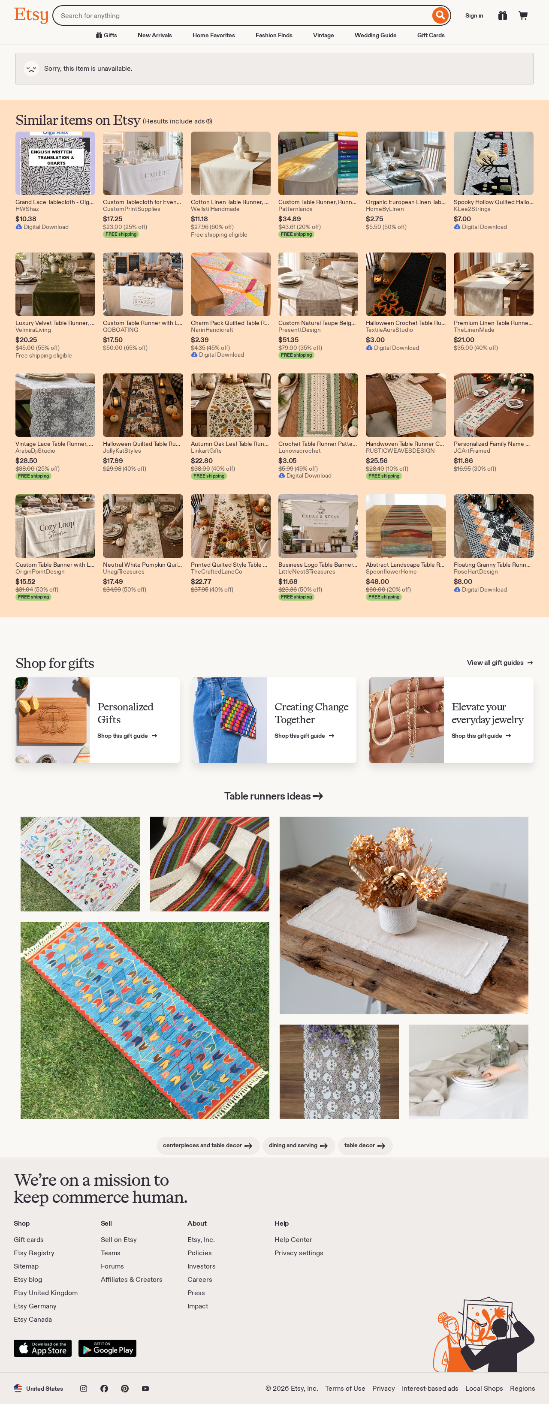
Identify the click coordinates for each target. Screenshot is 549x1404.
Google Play (107, 1348)
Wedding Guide (376, 35)
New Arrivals (155, 35)
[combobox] (241, 15)
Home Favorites (214, 35)
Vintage (323, 35)
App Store (43, 1348)
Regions (522, 1388)
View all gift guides (496, 662)
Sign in (474, 15)
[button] (38, 1388)
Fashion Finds (274, 35)
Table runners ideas (267, 796)
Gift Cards (431, 35)
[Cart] (523, 15)
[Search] (440, 15)
